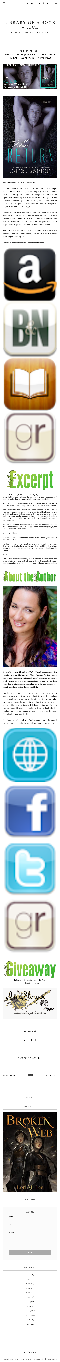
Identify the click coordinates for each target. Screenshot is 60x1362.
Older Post (51, 1076)
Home (30, 1075)
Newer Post (9, 1076)
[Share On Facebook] (28, 1040)
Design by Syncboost (48, 1359)
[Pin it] (31, 1040)
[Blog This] (35, 1040)
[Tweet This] (24, 1040)
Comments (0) (30, 1031)
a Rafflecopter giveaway (30, 983)
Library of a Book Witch (29, 1359)
